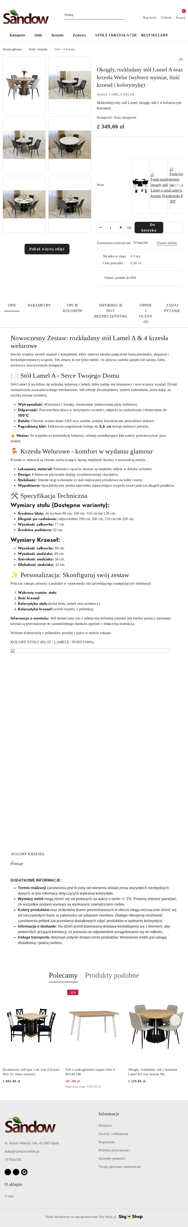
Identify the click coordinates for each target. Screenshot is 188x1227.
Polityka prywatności (114, 1150)
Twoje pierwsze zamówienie (120, 1167)
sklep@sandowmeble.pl (22, 1151)
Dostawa (105, 1125)
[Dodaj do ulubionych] (174, 227)
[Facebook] (8, 1172)
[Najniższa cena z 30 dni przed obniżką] (121, 1087)
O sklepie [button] (13, 1184)
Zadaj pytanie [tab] (172, 308)
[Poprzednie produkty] (13, 1020)
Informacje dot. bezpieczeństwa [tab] (110, 310)
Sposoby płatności (112, 1158)
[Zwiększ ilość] (120, 227)
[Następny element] (177, 186)
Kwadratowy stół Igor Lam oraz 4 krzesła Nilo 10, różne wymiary (31, 1072)
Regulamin (107, 1142)
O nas (9, 1196)
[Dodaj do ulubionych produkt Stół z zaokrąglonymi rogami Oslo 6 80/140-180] (117, 993)
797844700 (13, 1160)
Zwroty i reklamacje (113, 1134)
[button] (20, 35)
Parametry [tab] (39, 305)
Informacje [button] (109, 1113)
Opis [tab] (12, 305)
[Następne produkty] (175, 1020)
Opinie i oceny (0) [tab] (145, 313)
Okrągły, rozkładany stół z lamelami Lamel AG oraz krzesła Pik (152, 1072)
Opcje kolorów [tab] (72, 308)
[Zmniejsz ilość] (100, 227)
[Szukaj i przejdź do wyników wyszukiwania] (121, 14)
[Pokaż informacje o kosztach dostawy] (144, 263)
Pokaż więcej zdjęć (47, 249)
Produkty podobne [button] (112, 975)
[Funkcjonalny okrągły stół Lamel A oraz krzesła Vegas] (161, 186)
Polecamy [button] (63, 975)
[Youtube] (16, 1172)
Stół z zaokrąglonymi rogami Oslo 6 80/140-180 (90, 1072)
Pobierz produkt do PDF (120, 278)
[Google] (24, 1172)
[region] (157, 185)
